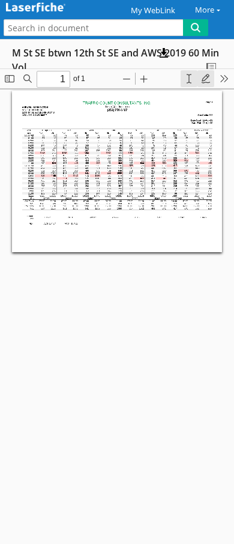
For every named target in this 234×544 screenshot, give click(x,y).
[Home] (51, 8)
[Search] (195, 27)
